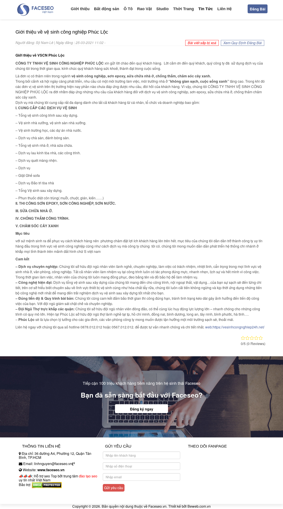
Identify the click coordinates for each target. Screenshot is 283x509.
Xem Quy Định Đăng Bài (242, 42)
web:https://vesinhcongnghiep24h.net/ (234, 327)
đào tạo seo (88, 475)
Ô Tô (128, 9)
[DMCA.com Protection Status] (47, 484)
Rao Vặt (144, 9)
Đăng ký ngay (141, 409)
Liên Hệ (224, 9)
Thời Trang (183, 9)
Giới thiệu (80, 9)
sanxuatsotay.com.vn (35, 498)
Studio (162, 9)
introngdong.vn (30, 492)
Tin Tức (205, 9)
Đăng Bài (257, 8)
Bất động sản (106, 9)
